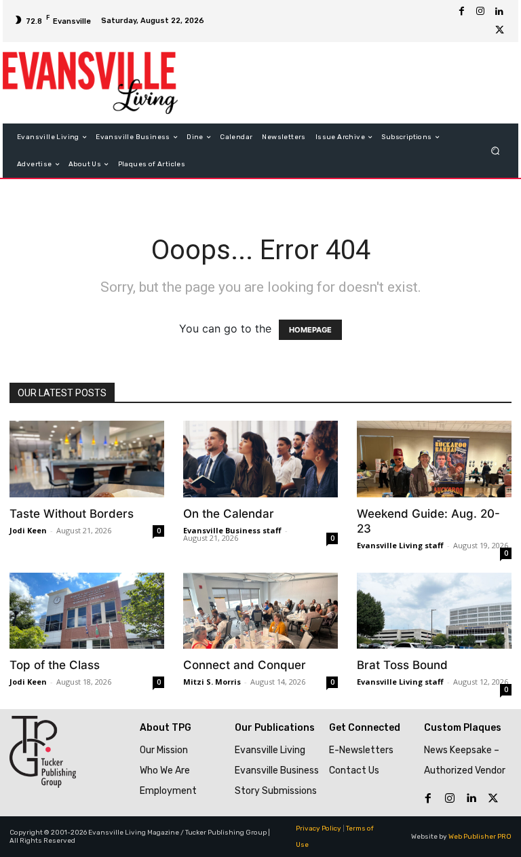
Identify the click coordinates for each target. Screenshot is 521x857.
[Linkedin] (499, 11)
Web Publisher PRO (480, 837)
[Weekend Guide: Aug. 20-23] (434, 459)
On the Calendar (228, 513)
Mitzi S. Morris (212, 682)
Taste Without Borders (71, 513)
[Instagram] (480, 11)
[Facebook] (461, 11)
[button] (495, 151)
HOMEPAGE (310, 330)
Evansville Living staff (400, 545)
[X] (499, 30)
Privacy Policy (318, 828)
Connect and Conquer (244, 665)
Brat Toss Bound (402, 665)
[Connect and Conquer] (260, 611)
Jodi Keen (28, 530)
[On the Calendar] (260, 459)
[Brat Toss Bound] (434, 611)
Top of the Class (54, 665)
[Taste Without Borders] (86, 459)
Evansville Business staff (232, 530)
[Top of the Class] (86, 611)
